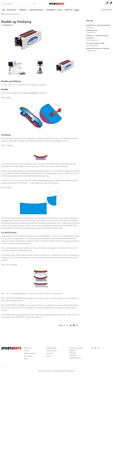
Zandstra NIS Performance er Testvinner (97, 48)
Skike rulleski (28, 348)
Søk (33, 4)
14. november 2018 (6, 25)
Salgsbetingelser (51, 348)
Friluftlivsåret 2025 (91, 30)
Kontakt (49, 356)
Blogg (25, 359)
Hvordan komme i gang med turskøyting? (98, 25)
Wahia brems (28, 356)
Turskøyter (27, 351)
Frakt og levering (51, 351)
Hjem (2, 14)
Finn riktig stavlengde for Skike (95, 43)
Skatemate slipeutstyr (30, 353)
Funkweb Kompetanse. (59, 371)
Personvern (50, 353)
